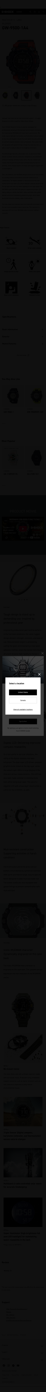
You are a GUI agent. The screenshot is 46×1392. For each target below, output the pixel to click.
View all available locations (23, 709)
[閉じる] (39, 674)
